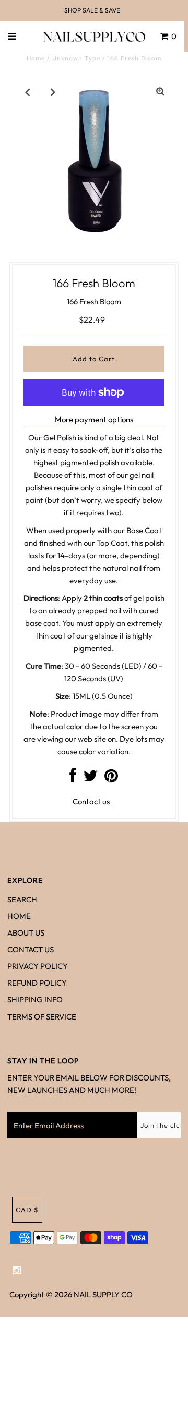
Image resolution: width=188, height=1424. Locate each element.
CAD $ (27, 1210)
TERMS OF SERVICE (41, 1017)
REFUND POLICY (37, 983)
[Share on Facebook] (72, 778)
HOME (19, 916)
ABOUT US (25, 933)
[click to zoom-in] (160, 91)
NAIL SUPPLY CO (103, 1294)
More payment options (94, 419)
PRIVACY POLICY (37, 966)
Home (36, 58)
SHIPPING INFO (35, 999)
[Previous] (27, 91)
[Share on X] (90, 778)
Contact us (91, 801)
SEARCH (22, 899)
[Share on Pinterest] (111, 778)
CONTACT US (30, 949)
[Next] (53, 91)
